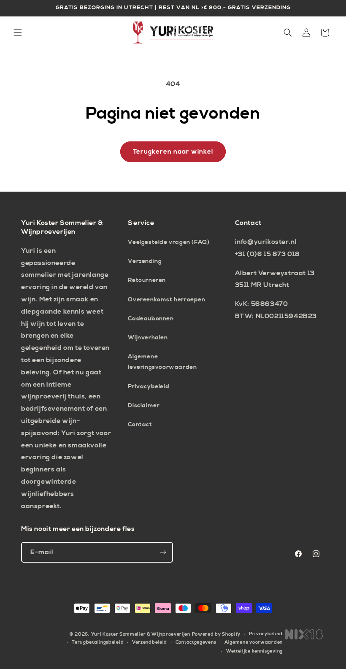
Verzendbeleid (149, 642)
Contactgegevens (196, 642)
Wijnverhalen (148, 337)
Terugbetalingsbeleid (98, 642)
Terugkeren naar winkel (173, 152)
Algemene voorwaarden (253, 642)
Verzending (145, 261)
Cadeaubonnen (150, 318)
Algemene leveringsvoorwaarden (162, 362)
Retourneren (147, 280)
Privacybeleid (148, 386)
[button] (17, 32)
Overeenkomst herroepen (166, 299)
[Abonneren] (163, 552)
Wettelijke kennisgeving (254, 651)
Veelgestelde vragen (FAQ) (168, 242)
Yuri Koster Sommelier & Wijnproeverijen (140, 634)
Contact (140, 424)
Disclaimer (143, 405)
